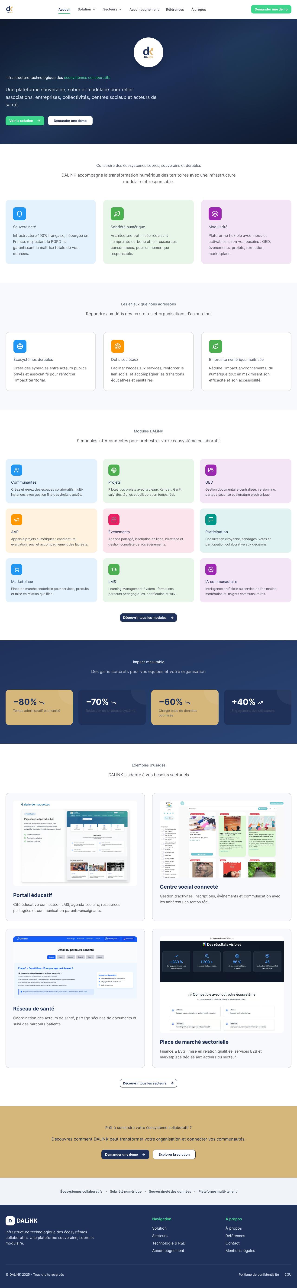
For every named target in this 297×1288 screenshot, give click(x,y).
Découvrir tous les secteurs (145, 1083)
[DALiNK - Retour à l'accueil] (10, 9)
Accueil (64, 9)
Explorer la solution (174, 1154)
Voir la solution (21, 121)
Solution (84, 9)
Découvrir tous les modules (145, 617)
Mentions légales (240, 1250)
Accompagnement (144, 9)
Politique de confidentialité (259, 1274)
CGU (287, 1274)
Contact (233, 1243)
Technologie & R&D (169, 1243)
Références (175, 9)
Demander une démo (271, 9)
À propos (198, 9)
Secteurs (110, 9)
